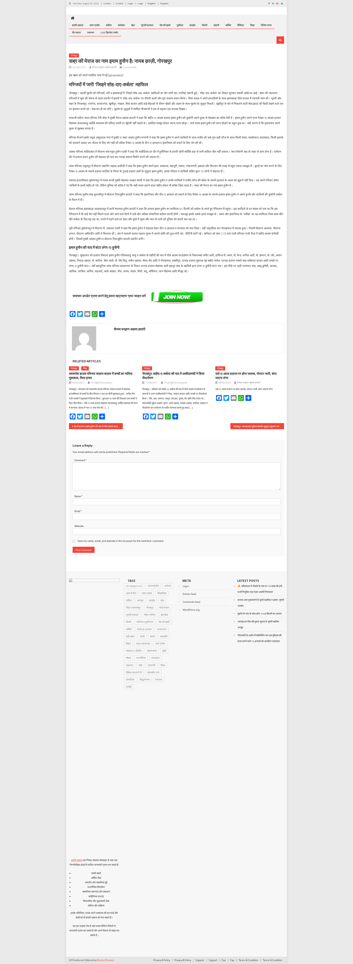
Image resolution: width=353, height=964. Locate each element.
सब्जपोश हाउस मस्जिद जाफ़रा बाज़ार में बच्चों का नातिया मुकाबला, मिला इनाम (100, 375)
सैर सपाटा (76, 32)
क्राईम (192, 25)
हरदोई (128, 687)
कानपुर (140, 600)
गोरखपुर (74, 55)
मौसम (128, 658)
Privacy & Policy (161, 960)
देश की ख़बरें (165, 25)
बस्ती (152, 636)
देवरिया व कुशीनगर (145, 622)
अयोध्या (167, 586)
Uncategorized (134, 586)
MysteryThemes (105, 960)
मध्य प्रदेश (160, 643)
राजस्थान (155, 658)
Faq (224, 960)
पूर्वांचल (180, 25)
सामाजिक (130, 679)
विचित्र (240, 25)
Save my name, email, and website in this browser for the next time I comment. (120, 541)
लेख (140, 665)
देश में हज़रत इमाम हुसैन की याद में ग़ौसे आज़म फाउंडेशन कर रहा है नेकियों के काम (98, 426)
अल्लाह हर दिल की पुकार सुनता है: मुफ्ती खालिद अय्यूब (258, 624)
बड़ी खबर (130, 636)
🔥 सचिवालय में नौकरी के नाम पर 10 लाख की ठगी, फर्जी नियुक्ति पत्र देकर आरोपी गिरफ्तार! (260, 589)
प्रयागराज (161, 629)
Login (130, 3)
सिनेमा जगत (266, 25)
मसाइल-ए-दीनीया (134, 651)
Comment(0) (129, 67)
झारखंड (164, 615)
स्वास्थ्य (90, 32)
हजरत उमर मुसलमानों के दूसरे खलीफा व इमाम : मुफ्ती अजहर (261, 603)
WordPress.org (191, 610)
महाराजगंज (152, 651)
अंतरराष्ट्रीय (153, 586)
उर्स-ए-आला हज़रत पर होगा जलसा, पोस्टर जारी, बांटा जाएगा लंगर (246, 375)
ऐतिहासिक (161, 593)
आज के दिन (131, 593)
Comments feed (191, 602)
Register (152, 3)
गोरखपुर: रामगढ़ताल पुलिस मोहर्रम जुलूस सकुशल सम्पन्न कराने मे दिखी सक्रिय (258, 426)
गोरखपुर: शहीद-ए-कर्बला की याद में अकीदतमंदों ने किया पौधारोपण (173, 375)
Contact (107, 3)
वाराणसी (151, 665)
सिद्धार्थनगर (145, 679)
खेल (133, 25)
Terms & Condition (248, 960)
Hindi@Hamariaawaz (101, 382)
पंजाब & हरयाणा (144, 629)
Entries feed (189, 594)
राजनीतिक (141, 658)
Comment (80, 460)
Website (79, 526)
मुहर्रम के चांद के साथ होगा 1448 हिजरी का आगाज (260, 613)
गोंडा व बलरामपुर (133, 607)
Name (78, 496)
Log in (186, 586)
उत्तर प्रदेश (95, 25)
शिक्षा (252, 25)
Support (200, 960)
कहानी (216, 25)
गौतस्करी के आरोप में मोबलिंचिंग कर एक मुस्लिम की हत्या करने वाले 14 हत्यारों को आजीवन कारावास (259, 638)
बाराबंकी (163, 636)
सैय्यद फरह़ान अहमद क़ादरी (104, 67)
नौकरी (204, 25)
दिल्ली (128, 622)
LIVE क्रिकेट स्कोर (109, 32)
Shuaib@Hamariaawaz (175, 382)
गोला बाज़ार (164, 607)
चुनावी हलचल (147, 25)
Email (78, 511)
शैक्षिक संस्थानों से (134, 672)
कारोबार (121, 25)
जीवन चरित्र (149, 615)
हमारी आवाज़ (77, 25)
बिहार (128, 643)
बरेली (142, 636)
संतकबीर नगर (153, 672)
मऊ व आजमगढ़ (143, 643)
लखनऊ (129, 665)
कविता (109, 25)
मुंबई (164, 651)
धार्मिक (228, 25)
